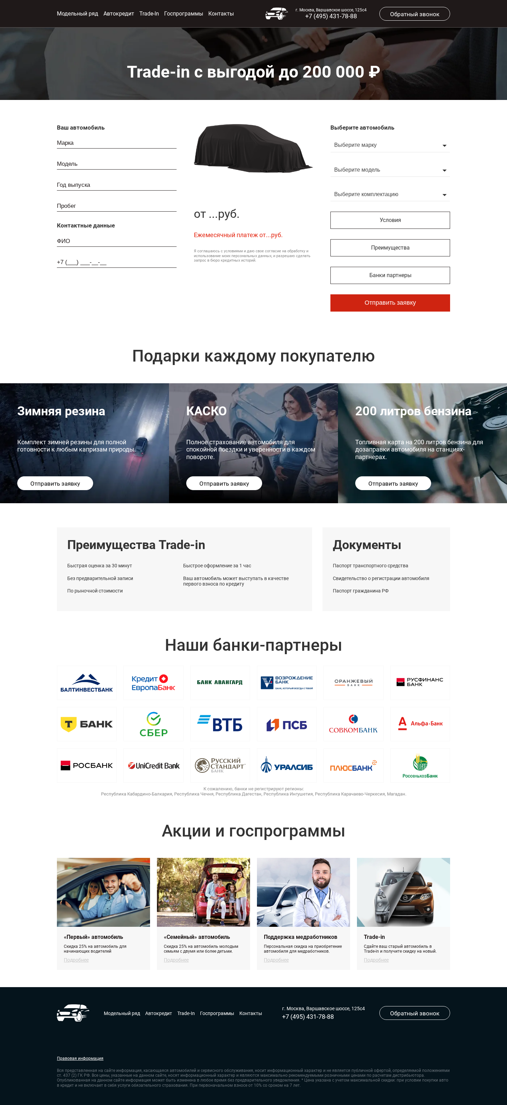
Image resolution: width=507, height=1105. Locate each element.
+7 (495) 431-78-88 (331, 16)
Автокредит (118, 13)
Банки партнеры (390, 275)
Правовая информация (80, 1058)
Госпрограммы (183, 13)
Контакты (221, 13)
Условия (390, 220)
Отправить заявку (390, 302)
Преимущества (390, 247)
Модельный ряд (77, 13)
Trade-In (149, 13)
